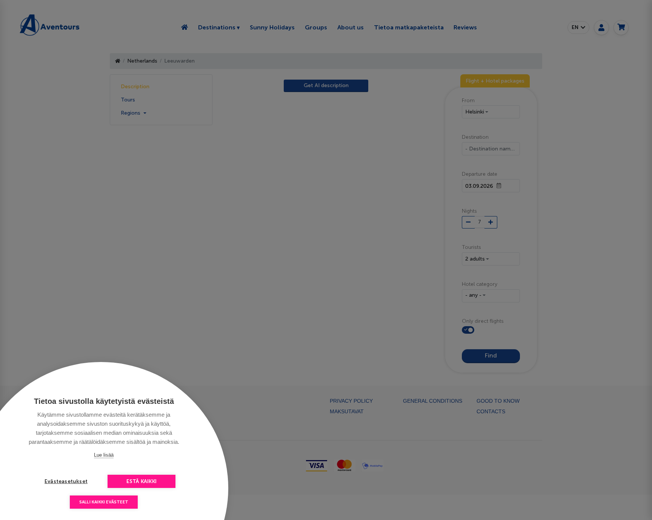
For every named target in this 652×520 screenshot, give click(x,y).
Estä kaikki (141, 481)
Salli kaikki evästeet (103, 502)
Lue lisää (104, 455)
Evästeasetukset (66, 481)
